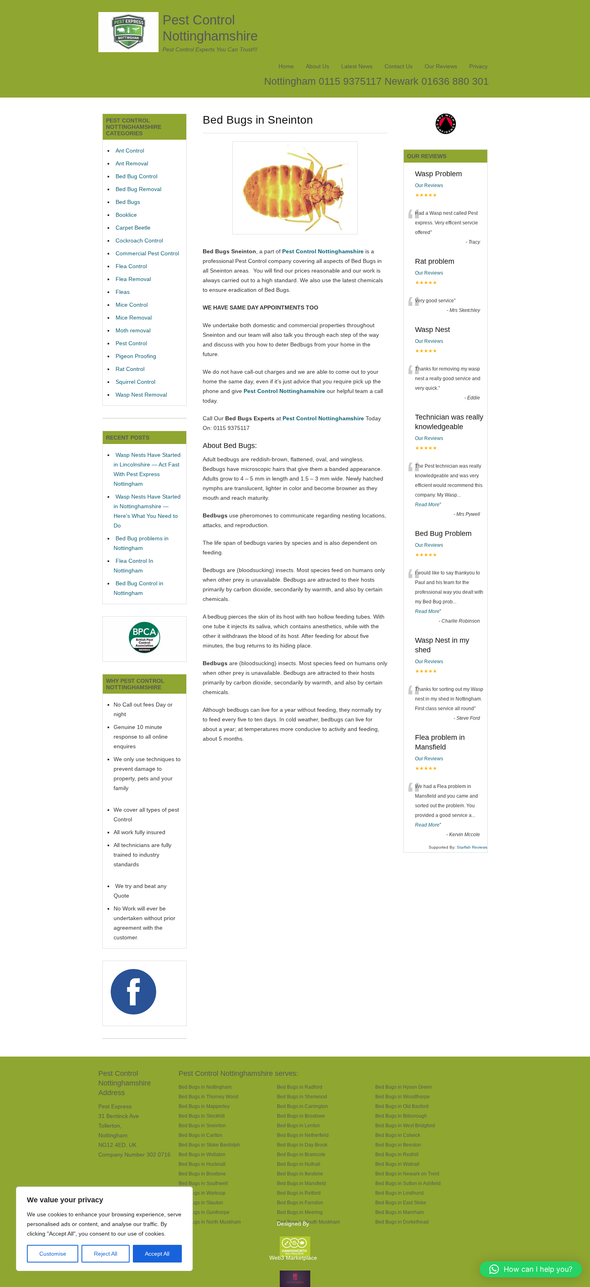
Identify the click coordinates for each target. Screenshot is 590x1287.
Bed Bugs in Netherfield (303, 1135)
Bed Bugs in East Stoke (400, 1202)
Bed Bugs (128, 202)
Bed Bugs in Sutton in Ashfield (408, 1183)
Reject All (105, 1253)
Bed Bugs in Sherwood (302, 1096)
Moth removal (133, 330)
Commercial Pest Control (147, 253)
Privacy (478, 66)
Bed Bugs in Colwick (397, 1135)
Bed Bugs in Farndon (300, 1202)
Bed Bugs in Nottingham (205, 1086)
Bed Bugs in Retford (299, 1192)
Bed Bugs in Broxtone (202, 1173)
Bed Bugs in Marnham (399, 1212)
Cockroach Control (139, 240)
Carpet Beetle (133, 227)
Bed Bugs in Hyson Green (403, 1086)
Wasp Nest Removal (141, 394)
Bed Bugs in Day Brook (302, 1144)
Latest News (356, 66)
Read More (427, 504)
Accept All (157, 1253)
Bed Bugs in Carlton (200, 1135)
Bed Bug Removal (138, 189)
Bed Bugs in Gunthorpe (204, 1212)
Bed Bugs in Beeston (398, 1144)
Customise (52, 1253)
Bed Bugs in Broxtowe (301, 1115)
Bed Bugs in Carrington (302, 1106)
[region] (104, 1229)
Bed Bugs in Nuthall (298, 1164)
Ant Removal (132, 163)
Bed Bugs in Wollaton (202, 1154)
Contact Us (399, 66)
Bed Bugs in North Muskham (210, 1221)
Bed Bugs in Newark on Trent (407, 1173)
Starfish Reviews (472, 847)
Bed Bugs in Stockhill (202, 1115)
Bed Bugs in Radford (299, 1086)
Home (286, 66)
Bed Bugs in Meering (300, 1212)
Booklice (126, 215)
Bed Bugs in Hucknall (202, 1164)
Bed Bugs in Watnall (397, 1164)
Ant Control (130, 150)
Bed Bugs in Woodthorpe (402, 1096)
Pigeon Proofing (136, 356)
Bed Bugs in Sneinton (202, 1125)
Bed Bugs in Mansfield (301, 1183)
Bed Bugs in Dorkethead (402, 1221)
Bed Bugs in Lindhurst (399, 1192)
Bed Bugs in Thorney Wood (208, 1096)
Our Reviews (441, 66)
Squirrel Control (135, 382)
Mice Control (132, 304)
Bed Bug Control (136, 176)
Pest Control (131, 343)
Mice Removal (134, 317)
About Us (317, 66)
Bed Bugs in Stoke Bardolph (209, 1144)
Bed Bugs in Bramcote (301, 1154)
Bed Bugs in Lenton (298, 1125)
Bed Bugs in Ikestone (300, 1173)
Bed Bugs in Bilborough (401, 1115)
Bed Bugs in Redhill (397, 1154)
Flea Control (131, 266)
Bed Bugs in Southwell (203, 1183)
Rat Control (130, 369)
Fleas (123, 292)
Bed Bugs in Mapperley (204, 1106)
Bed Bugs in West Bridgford (405, 1125)
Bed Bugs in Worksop (202, 1192)
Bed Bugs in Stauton (201, 1202)
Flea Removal (133, 279)
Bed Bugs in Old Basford (402, 1106)
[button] (531, 1269)
